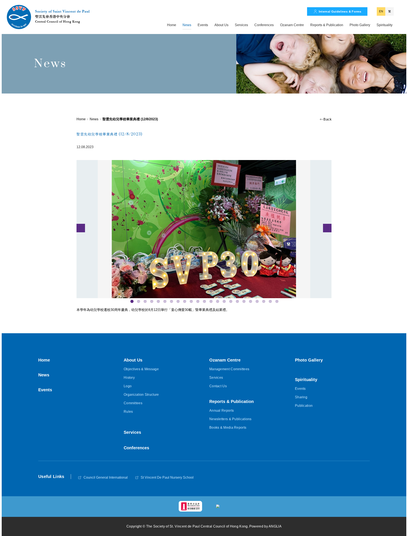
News (187, 25)
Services (241, 25)
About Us (221, 25)
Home (171, 25)
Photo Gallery (360, 25)
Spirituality (384, 25)
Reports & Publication (326, 25)
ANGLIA (275, 526)
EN (381, 11)
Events (203, 25)
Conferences (264, 25)
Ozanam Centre (292, 25)
